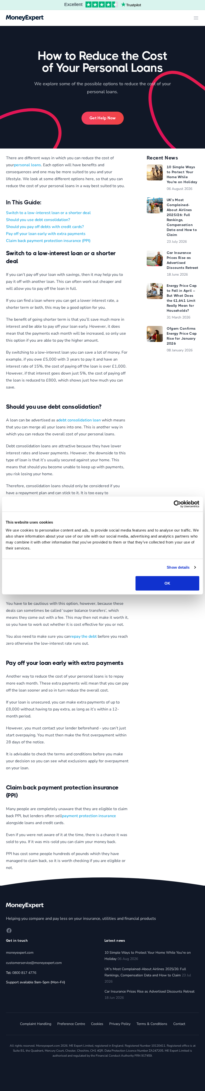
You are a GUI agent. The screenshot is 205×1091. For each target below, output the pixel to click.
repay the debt (83, 636)
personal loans (27, 165)
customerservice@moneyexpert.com (34, 962)
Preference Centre (71, 1023)
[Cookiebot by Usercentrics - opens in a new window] (177, 504)
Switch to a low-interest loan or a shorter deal (48, 213)
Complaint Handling (35, 1023)
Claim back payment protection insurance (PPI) (48, 240)
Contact (179, 1023)
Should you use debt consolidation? (38, 220)
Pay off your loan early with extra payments (46, 233)
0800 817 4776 (24, 972)
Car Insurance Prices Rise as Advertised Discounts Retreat (149, 991)
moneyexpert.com (20, 952)
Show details (178, 567)
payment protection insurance (89, 816)
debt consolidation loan (79, 420)
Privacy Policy (119, 1023)
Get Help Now (103, 118)
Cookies (97, 1023)
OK (167, 583)
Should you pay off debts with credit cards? (45, 227)
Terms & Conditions (151, 1023)
